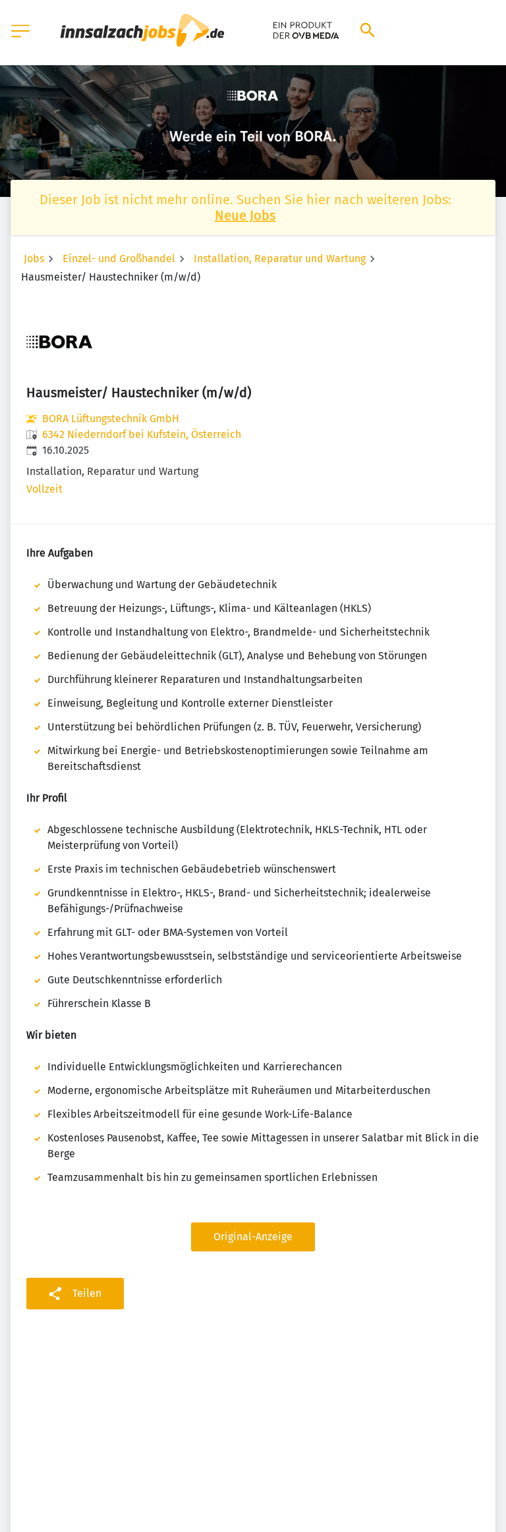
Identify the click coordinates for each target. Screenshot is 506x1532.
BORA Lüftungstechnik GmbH (110, 418)
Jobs (34, 258)
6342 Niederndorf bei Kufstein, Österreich (141, 434)
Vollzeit (44, 489)
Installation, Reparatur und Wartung (280, 258)
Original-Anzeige (253, 1236)
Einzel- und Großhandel (119, 258)
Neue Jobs (245, 215)
